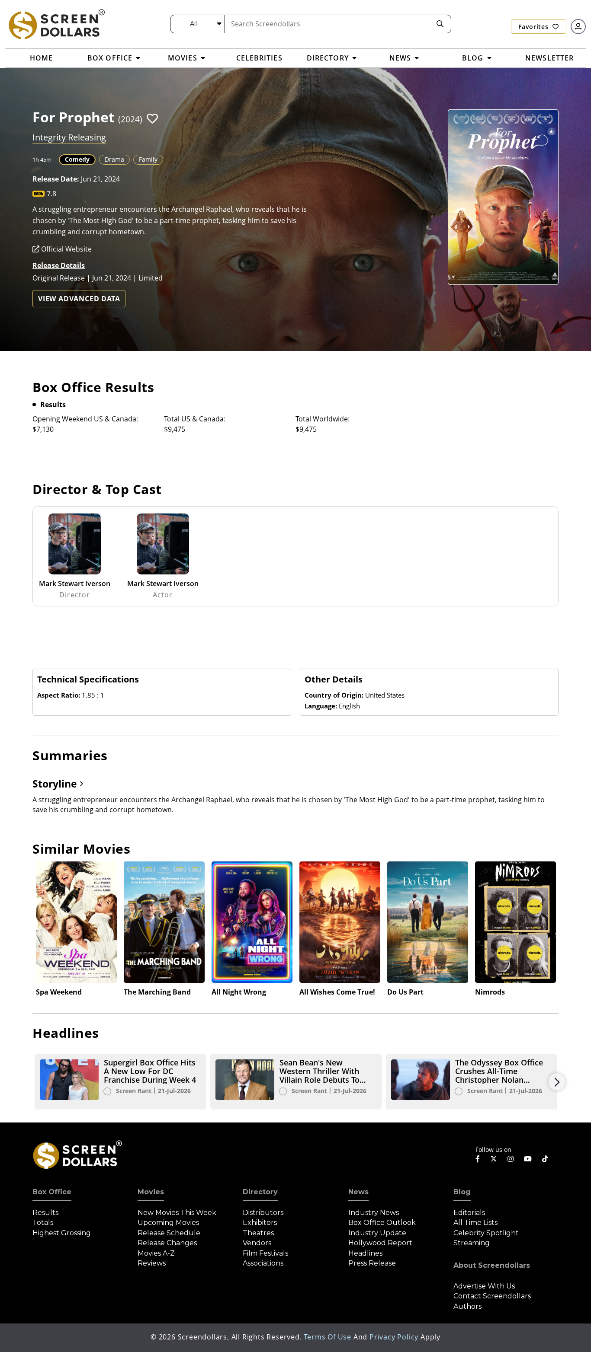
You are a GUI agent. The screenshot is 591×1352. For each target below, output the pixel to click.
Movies (151, 1192)
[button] (152, 118)
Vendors (257, 1243)
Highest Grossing (61, 1233)
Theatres (258, 1233)
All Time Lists (475, 1222)
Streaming (471, 1243)
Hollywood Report (380, 1243)
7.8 (51, 193)
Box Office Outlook (382, 1222)
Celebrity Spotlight (486, 1233)
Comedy (77, 159)
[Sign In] (578, 26)
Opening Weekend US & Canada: (85, 419)
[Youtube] (528, 1159)
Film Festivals (265, 1253)
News (358, 1192)
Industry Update (377, 1233)
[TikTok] (545, 1159)
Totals (42, 1222)
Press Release (372, 1263)
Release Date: (55, 179)
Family (148, 159)
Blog (462, 1192)
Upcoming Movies (168, 1222)
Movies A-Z (156, 1253)
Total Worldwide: (323, 419)
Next (557, 1082)
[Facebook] (477, 1159)
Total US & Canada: (194, 419)
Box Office (51, 1192)
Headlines (365, 1253)
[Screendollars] (56, 24)
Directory (260, 1192)
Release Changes (167, 1243)
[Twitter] (493, 1158)
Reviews (152, 1263)
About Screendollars (491, 1265)
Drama (114, 159)
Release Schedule (169, 1233)
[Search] (440, 24)
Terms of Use (327, 1337)
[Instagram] (510, 1159)
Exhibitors (260, 1222)
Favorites (534, 26)
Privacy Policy (393, 1337)
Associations (263, 1263)
